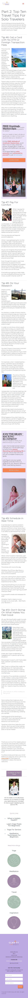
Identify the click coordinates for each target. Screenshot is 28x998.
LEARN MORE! (14, 160)
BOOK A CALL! (14, 470)
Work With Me (14, 951)
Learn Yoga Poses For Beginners (14, 825)
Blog (14, 953)
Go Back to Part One (14, 773)
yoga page (5, 758)
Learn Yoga (14, 955)
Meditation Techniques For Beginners (14, 835)
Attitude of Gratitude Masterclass (14, 956)
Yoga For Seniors (14, 830)
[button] (23, 3)
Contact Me (14, 959)
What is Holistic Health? (14, 819)
